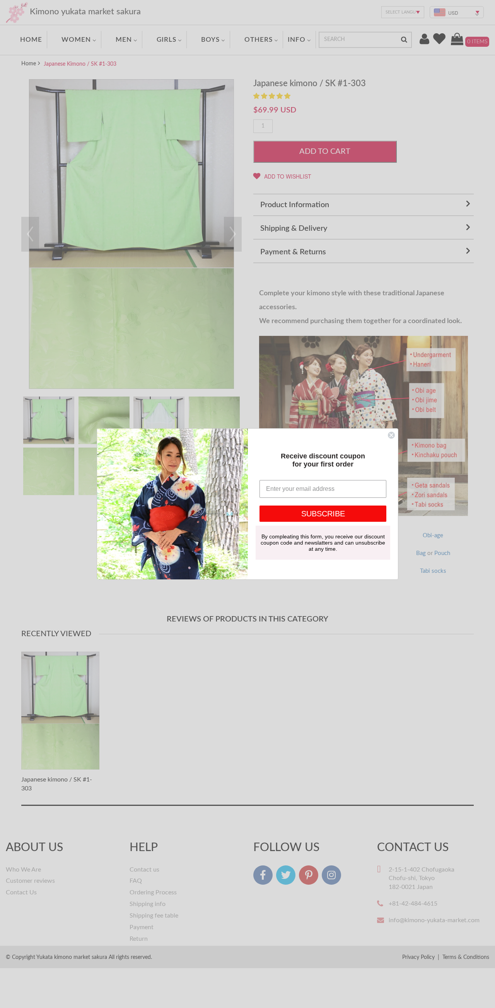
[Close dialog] (391, 435)
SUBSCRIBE (323, 513)
